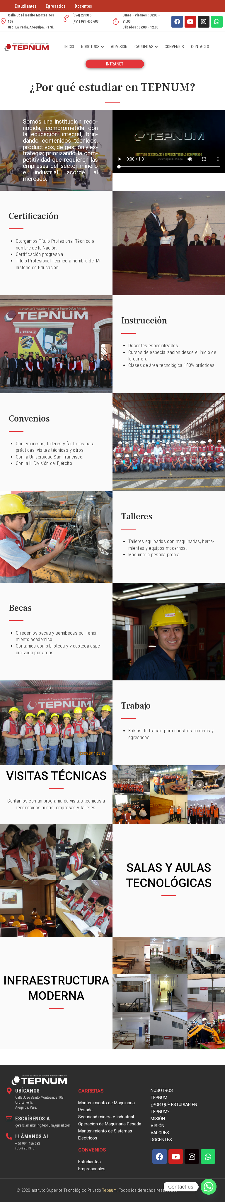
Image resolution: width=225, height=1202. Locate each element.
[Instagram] (203, 22)
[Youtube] (190, 22)
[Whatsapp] (217, 22)
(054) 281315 (24, 1148)
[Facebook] (177, 22)
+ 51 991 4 (22, 1144)
